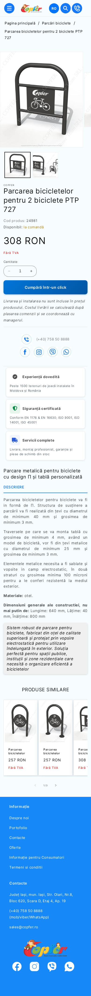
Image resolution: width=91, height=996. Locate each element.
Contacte (17, 837)
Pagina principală (20, 23)
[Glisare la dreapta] (56, 785)
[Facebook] (19, 967)
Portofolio (18, 828)
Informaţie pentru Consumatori (36, 857)
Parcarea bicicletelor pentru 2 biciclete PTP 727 (44, 34)
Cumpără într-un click (45, 287)
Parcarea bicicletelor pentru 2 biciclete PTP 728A (53, 751)
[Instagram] (36, 967)
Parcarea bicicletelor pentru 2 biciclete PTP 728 (18, 751)
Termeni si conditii (25, 867)
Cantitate (11, 262)
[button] (9, 8)
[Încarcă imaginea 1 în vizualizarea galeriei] (17, 165)
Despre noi (19, 818)
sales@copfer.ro (23, 927)
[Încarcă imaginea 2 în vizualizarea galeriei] (45, 165)
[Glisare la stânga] (35, 785)
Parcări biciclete (56, 23)
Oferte (15, 847)
